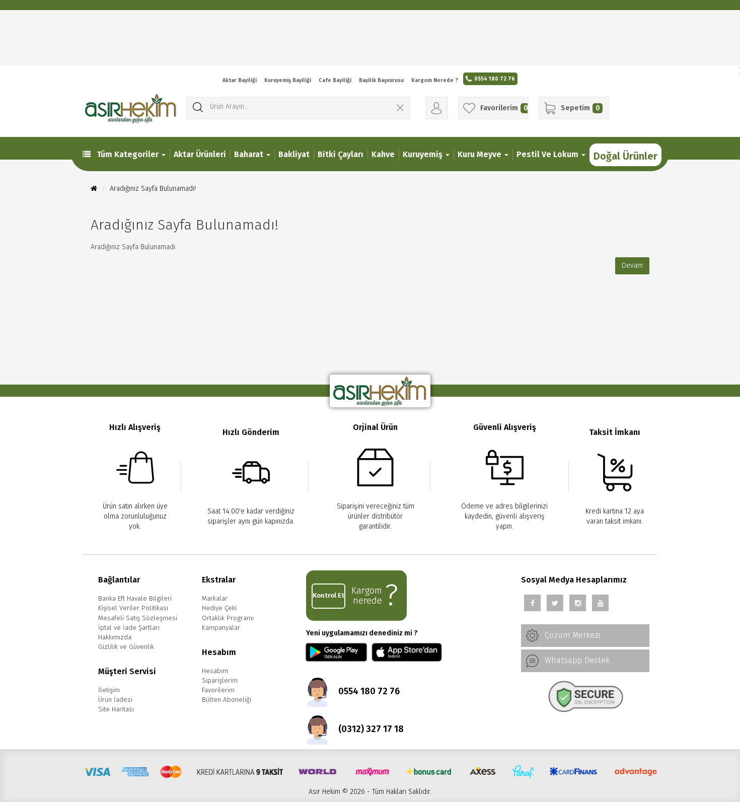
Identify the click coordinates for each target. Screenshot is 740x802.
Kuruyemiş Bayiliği (287, 80)
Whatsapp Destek (576, 660)
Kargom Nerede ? (434, 80)
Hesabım (215, 671)
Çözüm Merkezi (571, 635)
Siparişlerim (220, 681)
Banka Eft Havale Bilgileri (135, 599)
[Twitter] (555, 603)
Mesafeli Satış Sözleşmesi (137, 618)
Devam (632, 265)
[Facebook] (532, 603)
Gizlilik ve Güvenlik (126, 647)
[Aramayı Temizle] (400, 109)
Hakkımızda (114, 637)
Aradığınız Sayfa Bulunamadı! (153, 188)
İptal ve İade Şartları (129, 628)
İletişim (109, 690)
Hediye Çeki (219, 608)
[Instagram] (577, 603)
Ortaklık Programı (228, 618)
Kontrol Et (328, 596)
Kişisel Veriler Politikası (133, 608)
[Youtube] (600, 603)
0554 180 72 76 (494, 79)
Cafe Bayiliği (335, 80)
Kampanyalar (221, 628)
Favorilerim (218, 690)
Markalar (215, 599)
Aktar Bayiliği (240, 80)
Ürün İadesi (115, 700)
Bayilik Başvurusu (381, 80)
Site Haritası (116, 709)
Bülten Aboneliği (226, 700)
